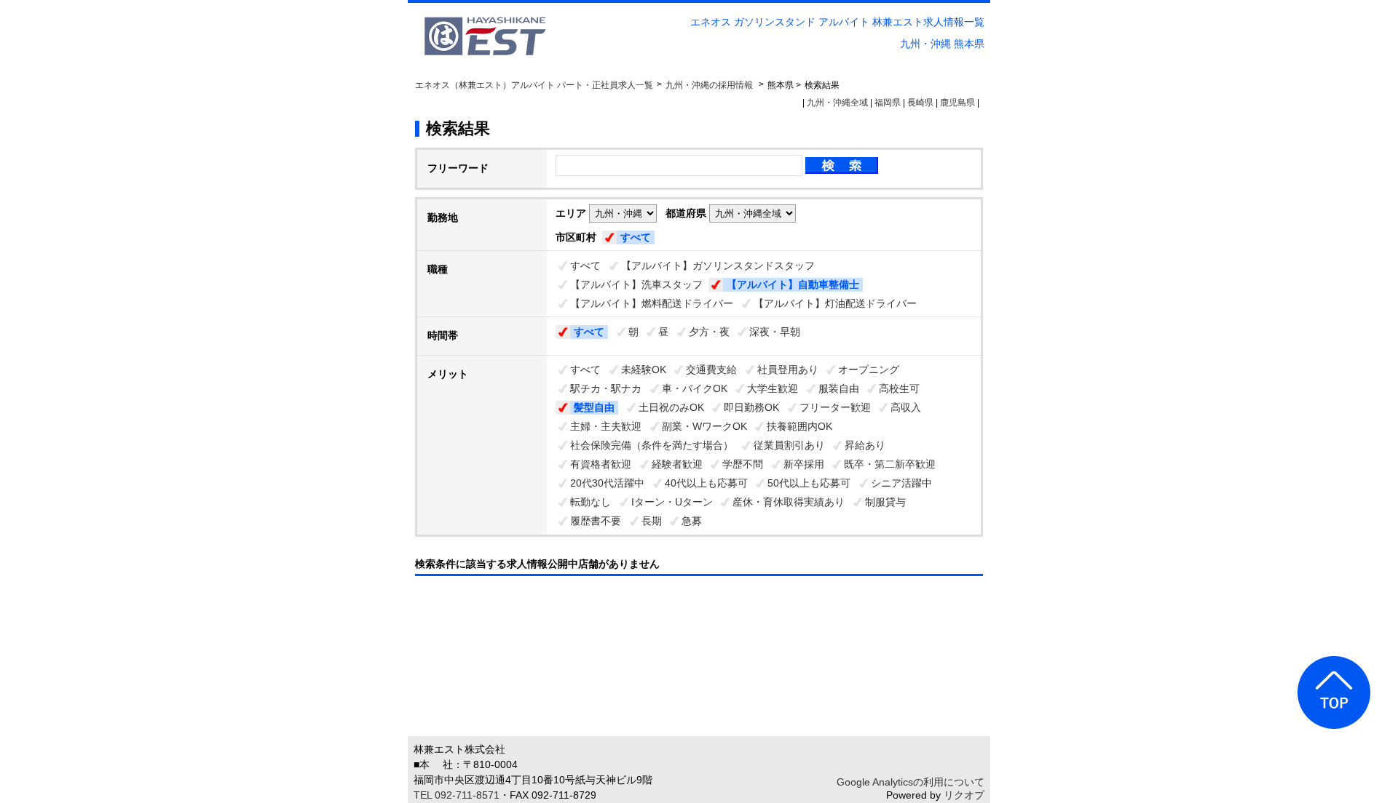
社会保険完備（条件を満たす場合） (651, 445)
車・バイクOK (694, 388)
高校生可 (899, 388)
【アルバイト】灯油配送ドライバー (835, 303)
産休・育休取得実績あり (788, 502)
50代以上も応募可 (808, 483)
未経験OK (643, 369)
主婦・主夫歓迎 (605, 426)
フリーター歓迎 (835, 407)
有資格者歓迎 (600, 464)
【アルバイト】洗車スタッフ (636, 284)
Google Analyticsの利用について (910, 782)
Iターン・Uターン (672, 502)
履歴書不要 (595, 521)
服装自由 (838, 388)
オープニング (868, 369)
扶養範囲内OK (799, 426)
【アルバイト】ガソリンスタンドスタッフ (718, 265)
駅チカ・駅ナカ (605, 388)
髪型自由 (594, 407)
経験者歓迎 (677, 464)
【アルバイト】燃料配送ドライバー (651, 303)
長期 (651, 521)
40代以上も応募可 (706, 483)
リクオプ (964, 795)
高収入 (905, 407)
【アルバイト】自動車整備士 (793, 284)
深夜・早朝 (774, 331)
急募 (692, 521)
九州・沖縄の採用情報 (710, 85)
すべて (635, 237)
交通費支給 (711, 369)
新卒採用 (803, 464)
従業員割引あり (789, 445)
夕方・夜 (709, 331)
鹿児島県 (957, 102)
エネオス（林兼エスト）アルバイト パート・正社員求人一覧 (534, 85)
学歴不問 (742, 464)
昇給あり (865, 445)
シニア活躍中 (901, 483)
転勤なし (590, 502)
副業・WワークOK (704, 426)
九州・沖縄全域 (837, 102)
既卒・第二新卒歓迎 (890, 464)
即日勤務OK (751, 407)
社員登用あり (787, 369)
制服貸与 (885, 502)
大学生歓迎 (772, 388)
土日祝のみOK (671, 407)
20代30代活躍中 (607, 483)
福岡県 (887, 102)
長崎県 (920, 102)
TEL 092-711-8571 (456, 795)
